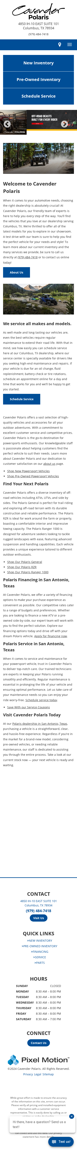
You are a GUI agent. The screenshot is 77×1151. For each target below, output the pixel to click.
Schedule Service (39, 96)
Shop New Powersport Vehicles (28, 471)
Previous (16, 127)
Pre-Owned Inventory (38, 79)
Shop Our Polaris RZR (22, 567)
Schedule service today (41, 700)
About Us (16, 272)
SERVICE (39, 957)
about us (49, 464)
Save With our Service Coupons (28, 707)
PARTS (39, 963)
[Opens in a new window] (59, 44)
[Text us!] (61, 1142)
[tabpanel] (38, 122)
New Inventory (38, 63)
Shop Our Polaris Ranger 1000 (27, 572)
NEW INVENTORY (39, 940)
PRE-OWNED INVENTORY (39, 946)
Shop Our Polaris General (24, 562)
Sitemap (48, 1074)
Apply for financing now (50, 636)
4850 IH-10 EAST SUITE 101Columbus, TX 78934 (38, 26)
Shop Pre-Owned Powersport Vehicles (33, 476)
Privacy (28, 1074)
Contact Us (38, 1043)
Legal (37, 1074)
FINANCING (39, 952)
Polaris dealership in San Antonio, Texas (39, 724)
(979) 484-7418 (38, 34)
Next (71, 127)
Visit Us (38, 918)
